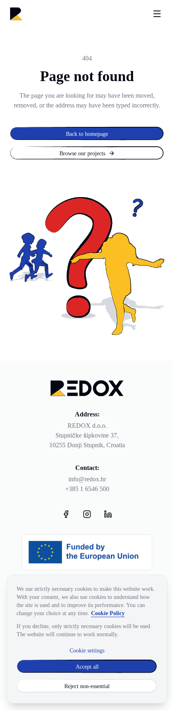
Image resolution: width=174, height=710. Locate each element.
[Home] (16, 13)
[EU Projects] (87, 552)
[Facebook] (66, 514)
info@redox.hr (87, 479)
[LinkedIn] (108, 514)
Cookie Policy (108, 613)
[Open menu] (157, 13)
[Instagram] (87, 514)
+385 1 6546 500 (87, 489)
